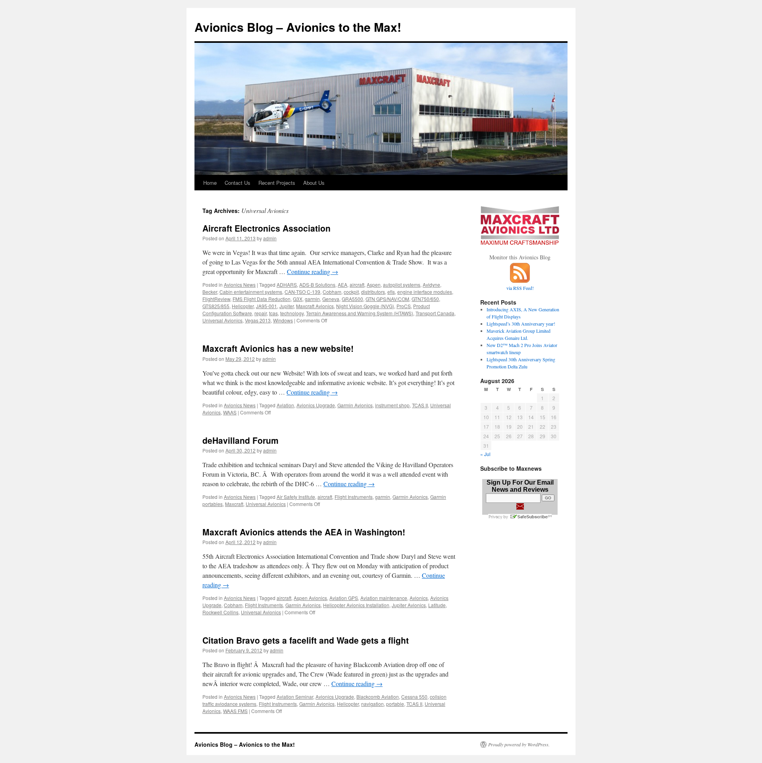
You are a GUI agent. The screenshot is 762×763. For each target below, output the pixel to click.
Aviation (285, 405)
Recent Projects (276, 182)
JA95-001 (266, 306)
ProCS (403, 306)
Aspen (374, 284)
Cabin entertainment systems (250, 291)
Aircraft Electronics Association (266, 228)
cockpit (351, 291)
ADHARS (287, 284)
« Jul (485, 454)
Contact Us (237, 182)
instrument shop (392, 405)
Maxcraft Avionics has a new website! (278, 348)
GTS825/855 (215, 306)
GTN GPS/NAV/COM (387, 298)
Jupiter (286, 306)
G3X (297, 298)
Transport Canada (435, 313)
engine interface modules (424, 291)
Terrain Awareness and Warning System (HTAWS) (359, 313)
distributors (373, 291)
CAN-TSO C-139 (302, 291)
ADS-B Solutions (317, 284)
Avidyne (431, 284)
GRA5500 (352, 298)
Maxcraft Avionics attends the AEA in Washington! (303, 532)
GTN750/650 (425, 298)
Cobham (332, 291)
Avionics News (240, 284)
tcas (273, 313)
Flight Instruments (354, 496)
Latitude (437, 605)
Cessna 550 (414, 696)
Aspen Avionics (310, 597)
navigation (372, 703)
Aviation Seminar (295, 696)
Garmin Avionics (355, 405)
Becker (209, 291)
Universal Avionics (222, 320)
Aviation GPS (343, 597)
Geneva (330, 298)
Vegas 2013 (258, 320)
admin (270, 238)
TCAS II (420, 405)
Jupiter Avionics (409, 605)
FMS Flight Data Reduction (262, 298)
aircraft (357, 284)
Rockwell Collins (220, 612)
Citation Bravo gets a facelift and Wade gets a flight (305, 640)
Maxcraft (234, 503)
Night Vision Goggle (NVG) (365, 306)
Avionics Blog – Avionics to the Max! (297, 26)
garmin (312, 298)
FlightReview (216, 298)
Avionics (419, 597)
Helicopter (243, 306)
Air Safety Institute (296, 496)
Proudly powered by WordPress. (519, 744)
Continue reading (312, 271)
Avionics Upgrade (315, 405)
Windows (283, 320)
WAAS (230, 412)
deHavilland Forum (240, 440)
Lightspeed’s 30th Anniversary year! (521, 323)
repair (260, 313)
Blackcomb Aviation (377, 696)
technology (292, 313)
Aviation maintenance (383, 597)
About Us (314, 182)
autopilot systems (401, 284)
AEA (342, 284)
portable (395, 703)
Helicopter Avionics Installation (356, 605)
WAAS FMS (235, 710)
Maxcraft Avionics (315, 306)
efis (391, 291)
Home (210, 182)
